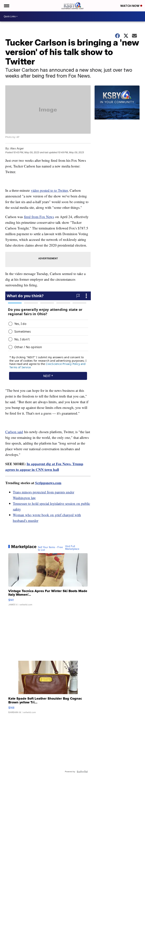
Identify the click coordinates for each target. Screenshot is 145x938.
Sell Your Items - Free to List (50, 548)
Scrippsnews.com (48, 482)
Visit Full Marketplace (72, 547)
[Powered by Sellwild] (82, 771)
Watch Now (130, 6)
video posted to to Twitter (49, 190)
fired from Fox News (39, 216)
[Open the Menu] (6, 5)
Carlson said (14, 431)
